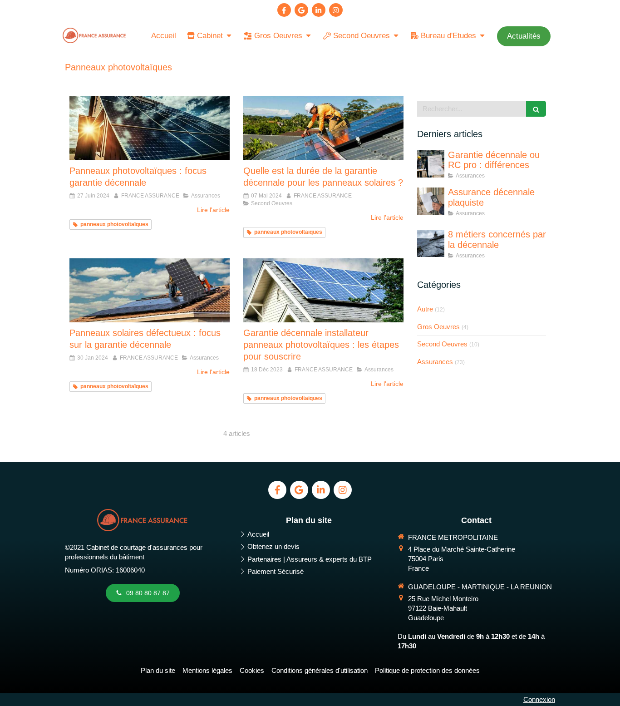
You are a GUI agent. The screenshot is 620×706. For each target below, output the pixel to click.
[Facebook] (284, 10)
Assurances (435, 361)
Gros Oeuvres (438, 327)
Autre (425, 309)
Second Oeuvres (442, 344)
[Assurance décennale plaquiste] (430, 201)
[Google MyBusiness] (301, 10)
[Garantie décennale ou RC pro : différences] (430, 164)
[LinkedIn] (318, 10)
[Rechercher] (536, 109)
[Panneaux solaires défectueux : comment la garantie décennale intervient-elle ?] (149, 290)
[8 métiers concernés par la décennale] (430, 243)
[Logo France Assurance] (94, 40)
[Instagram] (336, 10)
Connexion (539, 699)
